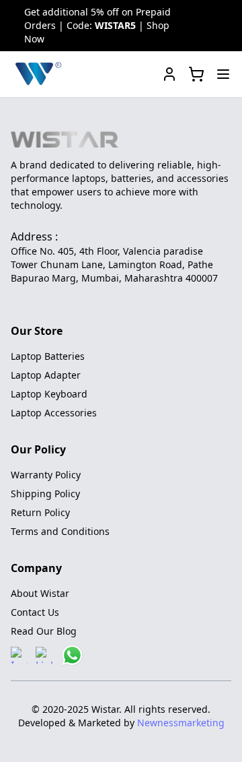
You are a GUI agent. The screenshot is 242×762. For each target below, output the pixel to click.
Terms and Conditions (60, 531)
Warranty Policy (46, 474)
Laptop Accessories (54, 412)
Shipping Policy (45, 493)
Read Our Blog (44, 631)
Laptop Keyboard (49, 393)
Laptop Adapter (46, 375)
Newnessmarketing (181, 722)
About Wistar (40, 593)
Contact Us (35, 612)
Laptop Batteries (48, 356)
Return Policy (40, 512)
